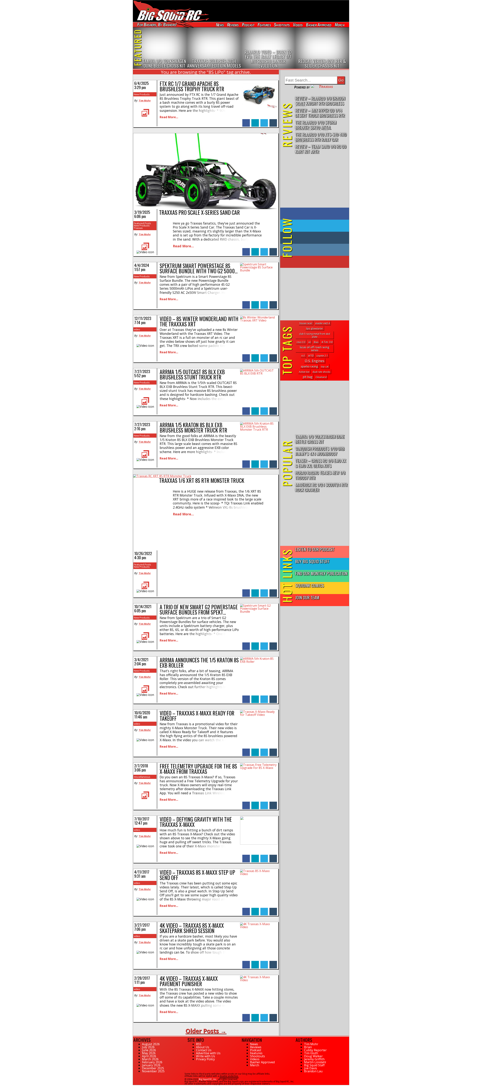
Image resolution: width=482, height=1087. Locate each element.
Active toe (304, 371)
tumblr (273, 121)
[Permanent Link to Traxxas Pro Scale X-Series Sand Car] (205, 208)
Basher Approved (319, 24)
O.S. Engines (314, 361)
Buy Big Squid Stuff (312, 561)
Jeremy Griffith (314, 1059)
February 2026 (152, 1062)
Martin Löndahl (315, 1062)
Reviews (233, 24)
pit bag (308, 377)
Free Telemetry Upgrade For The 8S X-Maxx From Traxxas (198, 768)
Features (264, 24)
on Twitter (320, 226)
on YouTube (318, 262)
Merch (339, 24)
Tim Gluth (311, 1053)
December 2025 (153, 1068)
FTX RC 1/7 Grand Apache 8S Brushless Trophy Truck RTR (192, 86)
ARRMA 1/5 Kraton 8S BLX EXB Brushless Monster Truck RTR (193, 427)
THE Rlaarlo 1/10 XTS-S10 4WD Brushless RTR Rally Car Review (320, 137)
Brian (308, 1047)
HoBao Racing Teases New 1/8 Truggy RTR (320, 475)
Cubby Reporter (315, 1050)
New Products (142, 94)
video (137, 329)
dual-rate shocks (321, 371)
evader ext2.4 (322, 323)
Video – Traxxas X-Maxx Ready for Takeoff (197, 715)
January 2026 (151, 1065)
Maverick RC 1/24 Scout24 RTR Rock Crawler (321, 487)
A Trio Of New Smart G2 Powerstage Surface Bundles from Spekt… (199, 609)
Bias (316, 342)
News (220, 24)
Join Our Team (307, 597)
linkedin (255, 121)
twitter (264, 121)
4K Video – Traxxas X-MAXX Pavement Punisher (189, 981)
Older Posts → (205, 1031)
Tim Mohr (145, 100)
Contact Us (203, 1050)
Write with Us (205, 1056)
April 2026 (149, 1056)
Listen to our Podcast (314, 549)
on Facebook (315, 214)
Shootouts (282, 24)
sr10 (310, 355)
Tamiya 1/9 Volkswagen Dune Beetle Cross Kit (320, 439)
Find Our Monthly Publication (321, 573)
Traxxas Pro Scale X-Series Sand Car (199, 212)
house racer (306, 323)
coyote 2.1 (322, 355)
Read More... (169, 117)
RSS (198, 1044)
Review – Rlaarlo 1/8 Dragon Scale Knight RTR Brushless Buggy (320, 101)
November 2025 (153, 1071)
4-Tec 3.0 (327, 342)
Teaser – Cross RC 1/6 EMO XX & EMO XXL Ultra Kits (320, 463)
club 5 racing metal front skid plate (314, 335)
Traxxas (138, 228)
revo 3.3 (301, 342)
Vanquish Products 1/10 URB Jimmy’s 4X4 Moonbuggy (319, 451)
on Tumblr (320, 238)
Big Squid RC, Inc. (208, 1079)
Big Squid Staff (314, 1065)
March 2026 (150, 1059)
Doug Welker (313, 1056)
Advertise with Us (208, 1053)
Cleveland (321, 377)
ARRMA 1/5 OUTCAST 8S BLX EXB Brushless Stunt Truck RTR (192, 374)
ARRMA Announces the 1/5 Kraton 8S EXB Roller (199, 662)
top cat (325, 366)
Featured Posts (142, 223)
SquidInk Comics (309, 585)
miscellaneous (142, 776)
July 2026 (148, 1047)
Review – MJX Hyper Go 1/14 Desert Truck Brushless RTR (320, 112)
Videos (298, 24)
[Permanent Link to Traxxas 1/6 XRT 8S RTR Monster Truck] (162, 476)
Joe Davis (310, 1068)
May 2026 (149, 1053)
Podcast (248, 24)
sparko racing (309, 366)
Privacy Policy (205, 1059)
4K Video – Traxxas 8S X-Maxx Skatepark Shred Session (192, 928)
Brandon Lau (313, 1071)
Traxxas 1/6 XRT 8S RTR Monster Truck (201, 480)
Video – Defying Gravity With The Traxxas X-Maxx (196, 821)
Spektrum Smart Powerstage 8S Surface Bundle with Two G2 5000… (199, 268)
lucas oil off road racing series (314, 348)
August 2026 (151, 1044)
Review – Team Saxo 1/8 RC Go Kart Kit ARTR (320, 149)
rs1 (303, 355)
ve (309, 342)
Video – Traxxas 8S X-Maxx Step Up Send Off (197, 874)
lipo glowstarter (314, 328)
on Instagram (314, 250)
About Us (202, 1047)
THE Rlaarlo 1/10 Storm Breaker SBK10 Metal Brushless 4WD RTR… (315, 125)
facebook (246, 121)
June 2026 (149, 1050)
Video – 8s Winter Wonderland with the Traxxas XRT (199, 321)
